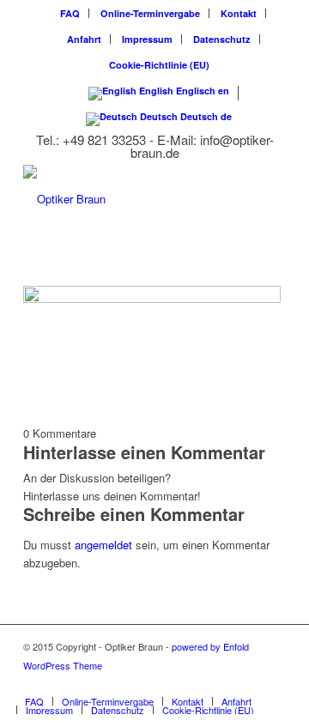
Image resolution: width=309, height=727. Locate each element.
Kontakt (239, 13)
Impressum (147, 39)
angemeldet (103, 544)
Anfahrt (84, 39)
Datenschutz (222, 39)
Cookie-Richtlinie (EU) (159, 64)
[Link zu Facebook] (273, 683)
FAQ (70, 13)
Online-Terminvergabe (150, 13)
